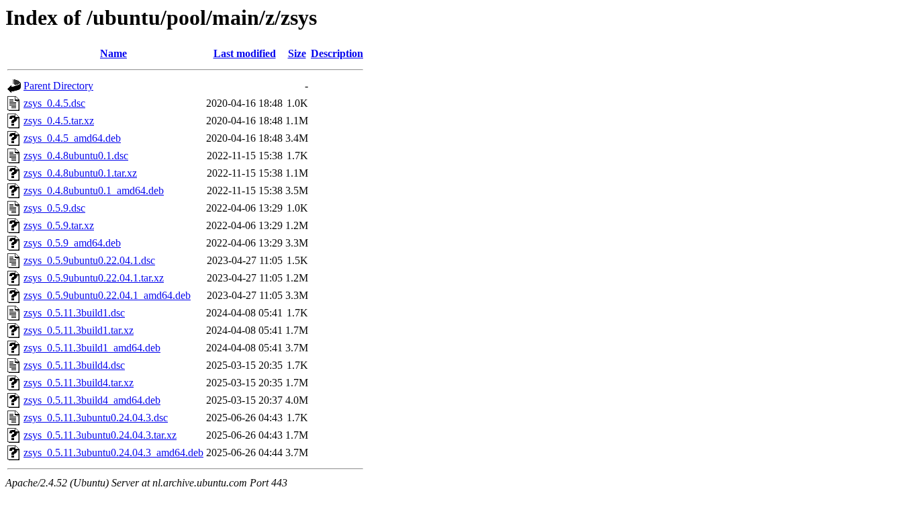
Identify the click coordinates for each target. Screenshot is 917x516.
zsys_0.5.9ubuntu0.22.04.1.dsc (89, 260)
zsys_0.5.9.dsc (54, 208)
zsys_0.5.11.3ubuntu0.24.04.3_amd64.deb (113, 452)
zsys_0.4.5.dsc (54, 103)
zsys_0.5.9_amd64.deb (72, 243)
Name (113, 53)
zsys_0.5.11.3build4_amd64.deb (91, 400)
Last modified (244, 53)
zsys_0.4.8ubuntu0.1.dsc (75, 155)
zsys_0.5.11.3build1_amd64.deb (91, 347)
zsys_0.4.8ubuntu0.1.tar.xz (80, 173)
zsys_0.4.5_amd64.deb (72, 138)
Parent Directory (58, 85)
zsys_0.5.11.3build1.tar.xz (78, 330)
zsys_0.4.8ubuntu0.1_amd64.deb (93, 190)
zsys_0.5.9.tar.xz (58, 225)
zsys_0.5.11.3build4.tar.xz (78, 382)
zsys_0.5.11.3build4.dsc (74, 365)
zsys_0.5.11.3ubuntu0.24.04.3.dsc (95, 417)
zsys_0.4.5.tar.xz (58, 120)
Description (337, 53)
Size (297, 53)
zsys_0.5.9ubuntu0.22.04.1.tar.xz (93, 278)
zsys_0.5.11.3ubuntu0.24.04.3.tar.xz (100, 435)
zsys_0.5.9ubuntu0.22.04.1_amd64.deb (107, 295)
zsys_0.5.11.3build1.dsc (74, 312)
